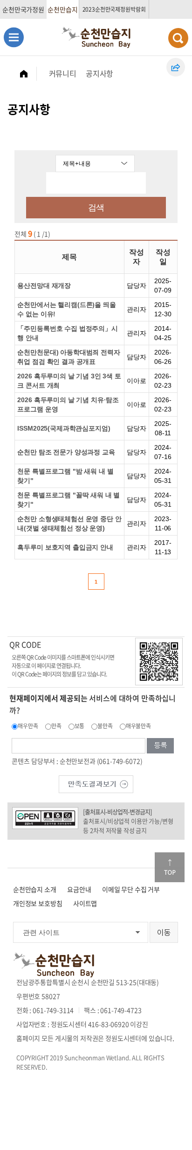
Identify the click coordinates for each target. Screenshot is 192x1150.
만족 (56, 726)
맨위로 (170, 867)
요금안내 (79, 889)
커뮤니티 (62, 73)
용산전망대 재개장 (44, 285)
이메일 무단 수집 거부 (131, 889)
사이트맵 (85, 903)
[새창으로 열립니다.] (96, 783)
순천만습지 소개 (34, 889)
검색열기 (178, 38)
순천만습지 (62, 9)
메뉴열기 (14, 37)
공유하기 (175, 67)
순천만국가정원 (23, 9)
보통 (80, 726)
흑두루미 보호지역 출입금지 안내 (65, 547)
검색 (96, 207)
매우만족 (28, 726)
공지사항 (99, 73)
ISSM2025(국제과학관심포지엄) (63, 428)
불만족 (105, 726)
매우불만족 (138, 726)
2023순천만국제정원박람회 (114, 9)
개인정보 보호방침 (37, 903)
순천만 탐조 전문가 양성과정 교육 (66, 452)
